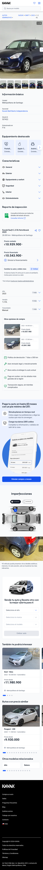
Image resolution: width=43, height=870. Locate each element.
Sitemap (5, 857)
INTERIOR (28, 501)
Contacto (5, 820)
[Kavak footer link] (8, 787)
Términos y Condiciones (10, 853)
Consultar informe (17, 218)
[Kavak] (5, 3)
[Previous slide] (3, 147)
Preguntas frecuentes (9, 803)
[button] (34, 269)
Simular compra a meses (21, 479)
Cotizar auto (21, 633)
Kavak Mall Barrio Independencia (15, 111)
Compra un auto (7, 794)
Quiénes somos (7, 811)
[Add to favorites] (37, 650)
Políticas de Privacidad (10, 849)
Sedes (4, 798)
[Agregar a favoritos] (39, 230)
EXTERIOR (16, 501)
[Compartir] (35, 230)
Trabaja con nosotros (9, 815)
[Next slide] (39, 147)
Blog (3, 807)
